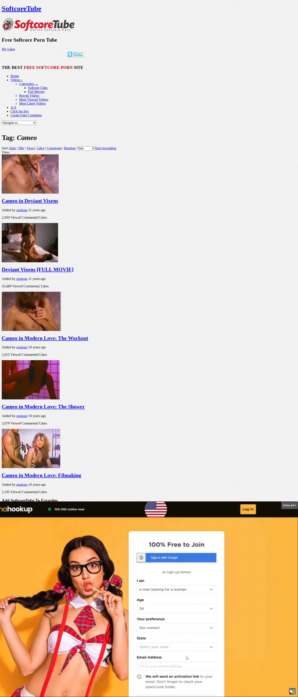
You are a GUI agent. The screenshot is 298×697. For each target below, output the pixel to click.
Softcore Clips (38, 88)
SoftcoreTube (21, 8)
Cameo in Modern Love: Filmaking (41, 475)
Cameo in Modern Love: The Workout (45, 338)
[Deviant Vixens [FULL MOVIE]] (30, 261)
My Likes (8, 49)
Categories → (28, 84)
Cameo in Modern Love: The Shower (43, 406)
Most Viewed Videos (33, 99)
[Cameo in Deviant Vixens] (30, 192)
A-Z (13, 107)
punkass (21, 210)
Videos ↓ (16, 80)
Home (14, 76)
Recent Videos (29, 95)
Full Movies (36, 92)
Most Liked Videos (32, 103)
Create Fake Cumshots (26, 115)
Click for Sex (19, 111)
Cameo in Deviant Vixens (30, 201)
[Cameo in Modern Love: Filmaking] (31, 467)
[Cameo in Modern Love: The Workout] (31, 330)
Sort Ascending (105, 148)
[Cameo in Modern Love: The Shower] (31, 398)
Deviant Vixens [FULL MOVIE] (38, 269)
